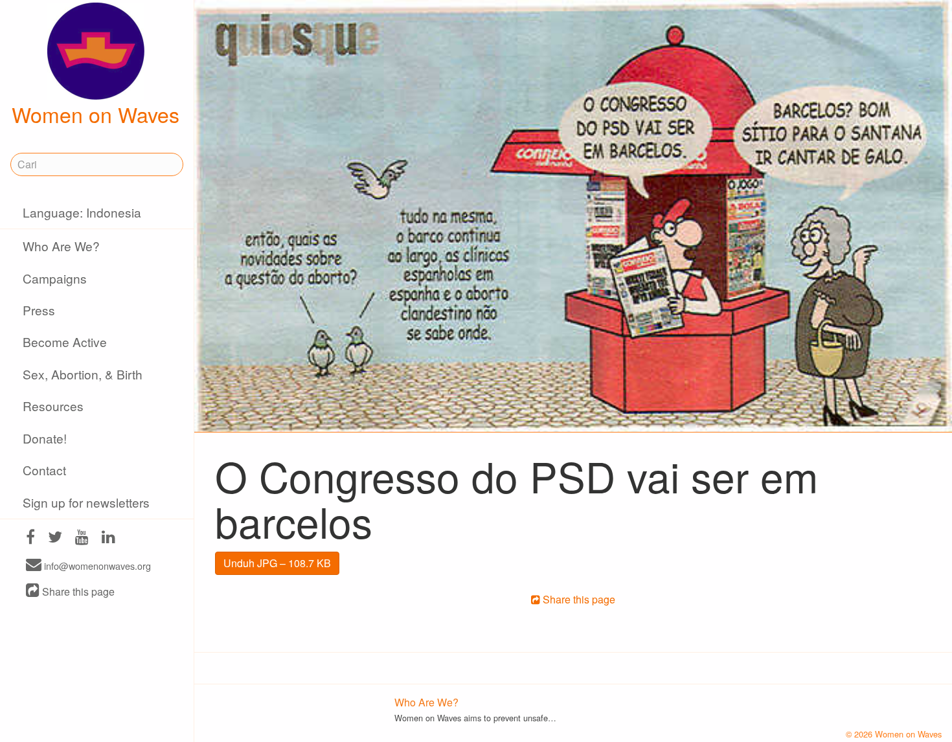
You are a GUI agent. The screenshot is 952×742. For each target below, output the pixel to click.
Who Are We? (61, 245)
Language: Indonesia (82, 212)
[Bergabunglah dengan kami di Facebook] (30, 538)
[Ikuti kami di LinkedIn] (108, 538)
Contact (44, 469)
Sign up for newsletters (86, 502)
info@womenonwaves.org (96, 565)
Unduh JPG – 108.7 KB (277, 563)
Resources (53, 405)
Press (39, 310)
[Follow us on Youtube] (82, 538)
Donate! (45, 438)
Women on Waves (95, 114)
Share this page (77, 591)
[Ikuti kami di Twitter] (55, 538)
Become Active (65, 341)
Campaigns (55, 278)
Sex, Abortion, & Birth (82, 374)
